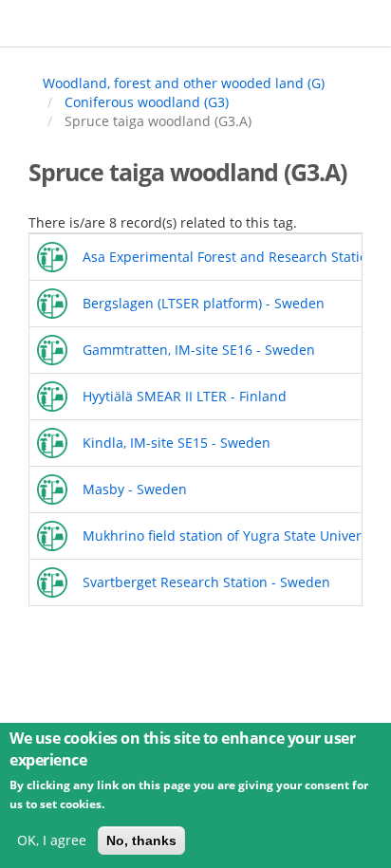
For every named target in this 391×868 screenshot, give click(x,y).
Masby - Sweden (135, 489)
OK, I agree (51, 840)
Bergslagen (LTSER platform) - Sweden (204, 303)
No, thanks (141, 840)
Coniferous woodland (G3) (147, 102)
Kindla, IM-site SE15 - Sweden (176, 443)
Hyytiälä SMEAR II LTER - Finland (185, 396)
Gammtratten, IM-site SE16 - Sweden (199, 350)
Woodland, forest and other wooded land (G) (184, 83)
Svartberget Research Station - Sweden (206, 582)
